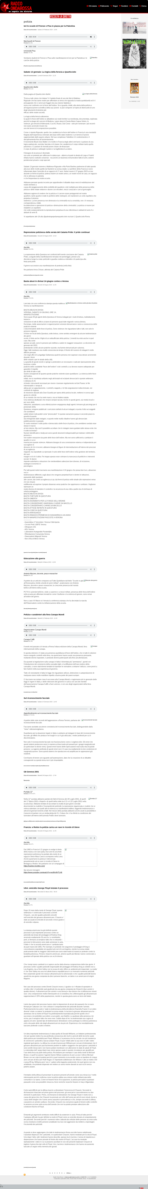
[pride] (25, 275)
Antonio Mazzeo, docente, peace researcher (41, 574)
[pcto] (35, 608)
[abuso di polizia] (39, 552)
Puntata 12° (28, 792)
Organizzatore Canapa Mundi (35, 630)
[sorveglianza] (37, 765)
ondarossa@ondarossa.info (71, 1177)
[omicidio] (26, 1167)
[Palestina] (39, 65)
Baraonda (27, 780)
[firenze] (28, 65)
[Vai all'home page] (16, 12)
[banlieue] (33, 226)
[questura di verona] (28, 552)
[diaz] (48, 821)
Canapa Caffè (29, 639)
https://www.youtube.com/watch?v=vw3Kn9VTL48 (43, 872)
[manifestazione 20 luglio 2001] (56, 821)
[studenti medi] (34, 821)
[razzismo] (30, 1167)
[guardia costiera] (39, 275)
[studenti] (35, 65)
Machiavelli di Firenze (32, 41)
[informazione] (44, 821)
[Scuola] (25, 608)
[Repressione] (33, 275)
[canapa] (25, 692)
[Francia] (26, 226)
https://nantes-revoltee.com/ (34, 866)
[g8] (25, 821)
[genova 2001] (28, 821)
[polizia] (31, 65)
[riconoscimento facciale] (29, 765)
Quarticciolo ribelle (31, 87)
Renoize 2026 (134, 97)
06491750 (83, 1177)
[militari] (29, 608)
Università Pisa (29, 51)
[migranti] (45, 552)
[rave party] (26, 882)
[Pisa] (25, 65)
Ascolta (26, 247)
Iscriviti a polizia (24, 1175)
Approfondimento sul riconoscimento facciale (41, 713)
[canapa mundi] (30, 692)
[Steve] (30, 882)
